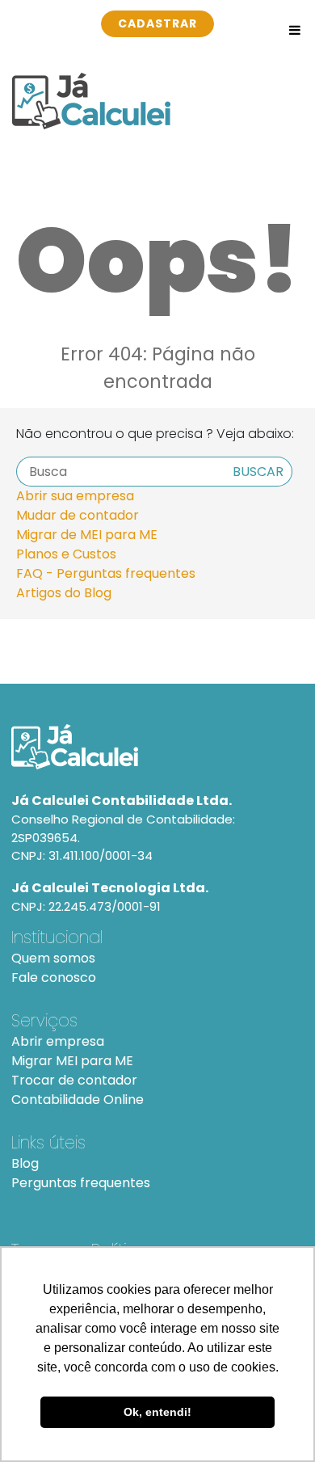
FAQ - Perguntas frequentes (105, 573)
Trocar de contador (74, 1080)
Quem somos (53, 958)
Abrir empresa (57, 1041)
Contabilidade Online (77, 1099)
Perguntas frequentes (80, 1182)
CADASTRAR (157, 23)
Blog (25, 1163)
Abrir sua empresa (75, 496)
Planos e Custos (66, 554)
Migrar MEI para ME (72, 1060)
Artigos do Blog (63, 593)
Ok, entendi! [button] (157, 1411)
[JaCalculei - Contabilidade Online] (157, 746)
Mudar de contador (77, 515)
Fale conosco (53, 977)
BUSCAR (258, 471)
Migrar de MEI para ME (87, 534)
